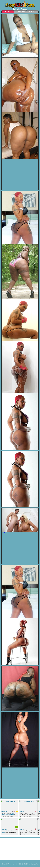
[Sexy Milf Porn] (20, 4)
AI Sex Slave (7, 12)
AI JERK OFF (20, 12)
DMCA (28, 864)
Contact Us (34, 864)
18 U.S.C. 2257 (20, 864)
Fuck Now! (32, 12)
